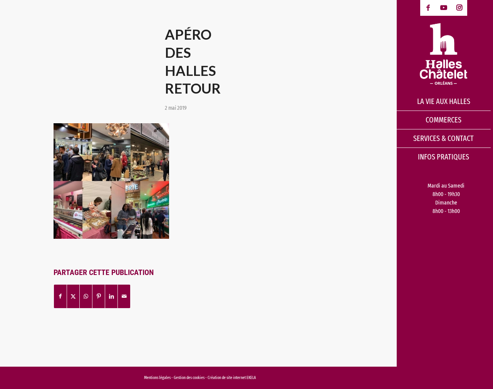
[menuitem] (444, 101)
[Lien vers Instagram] (459, 8)
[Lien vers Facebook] (428, 8)
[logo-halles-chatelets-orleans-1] (444, 54)
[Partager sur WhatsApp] (86, 296)
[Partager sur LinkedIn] (111, 296)
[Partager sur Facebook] (60, 296)
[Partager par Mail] (124, 296)
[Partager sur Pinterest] (98, 296)
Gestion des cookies (189, 377)
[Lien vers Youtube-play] (444, 8)
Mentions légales (157, 377)
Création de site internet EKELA (232, 377)
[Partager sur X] (73, 296)
